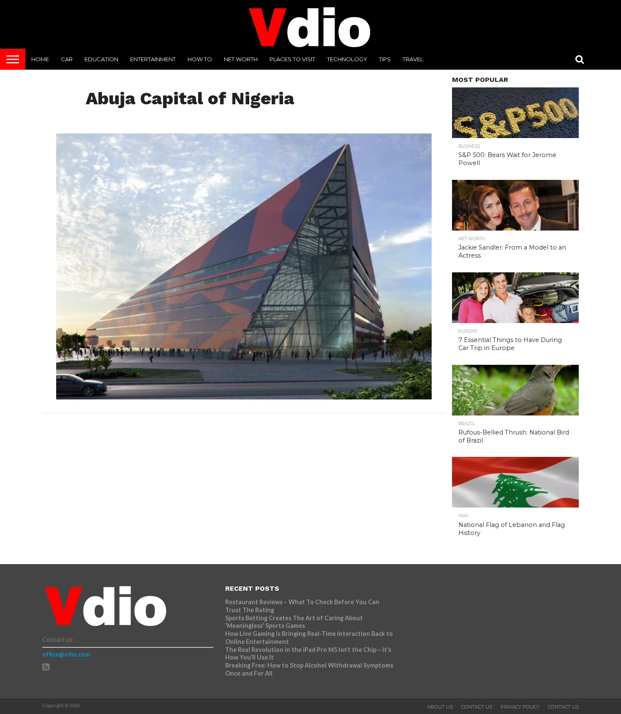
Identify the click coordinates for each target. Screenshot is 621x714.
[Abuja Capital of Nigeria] (244, 397)
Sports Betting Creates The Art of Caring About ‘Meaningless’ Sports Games (294, 622)
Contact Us (476, 707)
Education (101, 59)
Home (40, 59)
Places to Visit (292, 59)
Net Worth (241, 59)
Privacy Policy (520, 707)
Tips (385, 59)
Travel (413, 59)
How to (200, 59)
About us (440, 707)
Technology (347, 59)
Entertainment (153, 59)
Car (67, 59)
